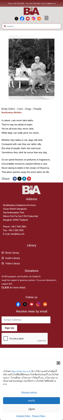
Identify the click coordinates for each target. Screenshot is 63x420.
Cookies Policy (23, 416)
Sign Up (9, 328)
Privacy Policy (38, 416)
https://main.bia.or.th (21, 371)
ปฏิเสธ (31, 409)
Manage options (29, 392)
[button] (58, 363)
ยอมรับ (31, 400)
